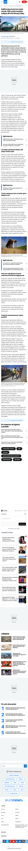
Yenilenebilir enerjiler (8, 448)
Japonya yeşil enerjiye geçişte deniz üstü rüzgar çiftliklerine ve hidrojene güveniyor (13, 269)
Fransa (14, 789)
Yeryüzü (5, 5)
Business (3, 812)
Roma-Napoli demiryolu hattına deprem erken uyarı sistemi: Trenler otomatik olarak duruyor (11, 431)
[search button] (25, 765)
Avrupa (3, 809)
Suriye (22, 782)
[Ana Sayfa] (1, 5)
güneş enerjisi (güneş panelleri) (11, 455)
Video (2, 821)
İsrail (22, 789)
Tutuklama (6, 782)
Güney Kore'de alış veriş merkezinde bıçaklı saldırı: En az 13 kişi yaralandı (11, 442)
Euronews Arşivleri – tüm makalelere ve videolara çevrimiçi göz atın (21, 826)
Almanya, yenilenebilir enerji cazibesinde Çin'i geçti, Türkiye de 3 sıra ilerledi (13, 145)
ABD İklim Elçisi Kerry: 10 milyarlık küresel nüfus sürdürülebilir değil (13, 139)
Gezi (2, 818)
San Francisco (6, 459)
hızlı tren (5, 452)
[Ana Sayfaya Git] (5, 2)
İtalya (15, 782)
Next (2, 815)
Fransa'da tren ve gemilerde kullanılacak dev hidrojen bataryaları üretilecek (13, 263)
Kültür (16, 818)
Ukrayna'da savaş (9, 779)
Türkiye (7, 789)
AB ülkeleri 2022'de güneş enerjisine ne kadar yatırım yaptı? (12, 188)
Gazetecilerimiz (5, 825)
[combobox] (14, 765)
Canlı (24, 1)
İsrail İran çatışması (14, 775)
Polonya (21, 786)
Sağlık (16, 815)
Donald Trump (14, 793)
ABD (19, 448)
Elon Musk (17, 459)
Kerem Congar (5, 36)
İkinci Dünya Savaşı (10, 786)
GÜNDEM (5, 634)
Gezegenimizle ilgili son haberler (15, 5)
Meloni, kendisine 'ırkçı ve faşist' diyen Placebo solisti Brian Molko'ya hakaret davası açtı (12, 437)
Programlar (18, 821)
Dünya (16, 809)
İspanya (21, 779)
